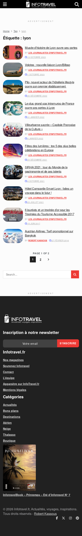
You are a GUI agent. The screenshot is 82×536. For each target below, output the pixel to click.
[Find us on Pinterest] (77, 518)
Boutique (9, 441)
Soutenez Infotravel (16, 366)
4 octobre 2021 (36, 181)
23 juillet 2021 (35, 202)
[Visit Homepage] (41, 4)
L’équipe (9, 378)
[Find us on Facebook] (57, 518)
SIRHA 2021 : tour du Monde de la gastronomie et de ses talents (46, 169)
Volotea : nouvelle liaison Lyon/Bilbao (47, 65)
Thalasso (9, 435)
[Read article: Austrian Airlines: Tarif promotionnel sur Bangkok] (13, 236)
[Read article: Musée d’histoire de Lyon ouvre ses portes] (13, 52)
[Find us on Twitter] (63, 518)
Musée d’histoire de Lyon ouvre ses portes (51, 47)
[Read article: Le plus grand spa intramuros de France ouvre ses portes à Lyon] (13, 108)
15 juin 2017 (33, 223)
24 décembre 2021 (37, 159)
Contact (8, 372)
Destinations (11, 417)
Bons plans (11, 411)
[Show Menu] (5, 4)
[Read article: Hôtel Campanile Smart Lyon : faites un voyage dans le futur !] (13, 193)
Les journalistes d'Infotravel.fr (47, 52)
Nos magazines (13, 360)
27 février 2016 (60, 240)
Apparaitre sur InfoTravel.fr (21, 384)
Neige (7, 429)
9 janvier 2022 (35, 138)
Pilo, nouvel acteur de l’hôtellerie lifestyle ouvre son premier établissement (49, 84)
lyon (23, 31)
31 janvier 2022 (35, 117)
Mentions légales (14, 390)
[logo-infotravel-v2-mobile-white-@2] (23, 319)
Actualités (10, 405)
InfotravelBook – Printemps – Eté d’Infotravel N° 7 (36, 495)
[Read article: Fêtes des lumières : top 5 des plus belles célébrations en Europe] (13, 151)
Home (6, 31)
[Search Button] (77, 4)
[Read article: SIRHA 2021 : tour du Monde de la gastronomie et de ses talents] (13, 172)
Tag (16, 31)
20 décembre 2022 (37, 95)
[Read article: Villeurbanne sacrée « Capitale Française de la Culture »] (13, 130)
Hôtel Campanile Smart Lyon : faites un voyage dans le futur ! (49, 190)
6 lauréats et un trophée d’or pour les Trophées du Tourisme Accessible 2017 (49, 212)
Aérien (7, 423)
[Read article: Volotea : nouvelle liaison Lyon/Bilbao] (13, 70)
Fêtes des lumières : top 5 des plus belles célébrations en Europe (50, 148)
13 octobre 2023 (36, 57)
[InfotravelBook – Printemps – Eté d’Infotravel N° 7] (41, 468)
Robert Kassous (37, 240)
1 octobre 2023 (36, 74)
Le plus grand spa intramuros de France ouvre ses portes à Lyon (49, 105)
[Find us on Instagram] (70, 518)
